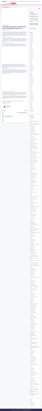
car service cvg (31, 188)
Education (31, 237)
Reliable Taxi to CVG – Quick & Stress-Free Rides (34, 21)
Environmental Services (32, 240)
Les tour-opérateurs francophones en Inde (34, 287)
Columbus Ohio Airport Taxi (33, 207)
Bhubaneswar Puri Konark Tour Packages (34, 152)
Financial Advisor (32, 241)
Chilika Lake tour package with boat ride (34, 196)
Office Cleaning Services (32, 311)
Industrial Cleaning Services (33, 281)
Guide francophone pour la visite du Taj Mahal (34, 259)
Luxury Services (31, 295)
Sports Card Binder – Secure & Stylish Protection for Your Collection (34, 16)
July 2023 (31, 59)
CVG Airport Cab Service (33, 215)
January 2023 (31, 67)
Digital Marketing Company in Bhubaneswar (33, 230)
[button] (13, 3)
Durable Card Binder (32, 233)
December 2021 (31, 79)
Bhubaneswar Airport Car (33, 144)
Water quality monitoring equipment (34, 388)
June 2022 (31, 71)
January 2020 (31, 110)
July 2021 (31, 86)
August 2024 (31, 42)
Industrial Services (32, 282)
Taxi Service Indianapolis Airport (33, 364)
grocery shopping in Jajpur (33, 252)
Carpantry (31, 193)
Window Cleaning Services (33, 394)
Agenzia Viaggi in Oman (32, 126)
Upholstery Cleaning (32, 377)
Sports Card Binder (32, 352)
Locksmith (31, 291)
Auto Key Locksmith (32, 136)
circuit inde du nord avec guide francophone (33, 203)
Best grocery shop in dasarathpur (34, 143)
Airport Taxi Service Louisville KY (33, 133)
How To (30, 278)
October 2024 (31, 39)
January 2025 (31, 35)
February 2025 (31, 34)
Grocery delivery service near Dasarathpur (33, 251)
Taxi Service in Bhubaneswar (33, 361)
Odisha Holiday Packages (33, 306)
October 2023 (31, 55)
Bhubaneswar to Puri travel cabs (33, 160)
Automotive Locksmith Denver (33, 139)
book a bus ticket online (32, 165)
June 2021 (31, 87)
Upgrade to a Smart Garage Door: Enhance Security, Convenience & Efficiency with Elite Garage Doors (34, 24)
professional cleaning (32, 326)
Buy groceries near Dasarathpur (33, 173)
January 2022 (31, 78)
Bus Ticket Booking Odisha (33, 169)
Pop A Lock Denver (32, 322)
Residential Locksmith (32, 334)
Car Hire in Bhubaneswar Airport (33, 181)
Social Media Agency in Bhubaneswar (34, 346)
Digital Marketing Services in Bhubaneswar (35, 232)
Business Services (32, 172)
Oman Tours (31, 314)
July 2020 (31, 102)
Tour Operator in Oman (32, 372)
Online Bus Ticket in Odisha (33, 318)
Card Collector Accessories (33, 192)
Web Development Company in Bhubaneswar (33, 391)
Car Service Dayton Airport (33, 189)
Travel (30, 376)
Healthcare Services (32, 270)
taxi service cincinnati (32, 360)
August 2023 (31, 58)
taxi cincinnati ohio (32, 356)
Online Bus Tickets (32, 319)
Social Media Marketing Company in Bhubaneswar (34, 348)
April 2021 (31, 90)
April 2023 (31, 63)
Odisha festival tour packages (33, 303)
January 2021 (31, 94)
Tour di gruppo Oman (32, 368)
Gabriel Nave (8, 106)
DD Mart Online (31, 226)
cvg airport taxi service (32, 218)
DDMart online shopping (32, 227)
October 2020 (31, 98)
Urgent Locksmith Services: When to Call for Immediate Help (34, 14)
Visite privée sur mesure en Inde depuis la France (34, 384)
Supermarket (31, 353)
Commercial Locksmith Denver (33, 211)
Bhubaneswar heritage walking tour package (34, 149)
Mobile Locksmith (32, 298)
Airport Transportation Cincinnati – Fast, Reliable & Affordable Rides (34, 19)
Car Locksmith (31, 184)
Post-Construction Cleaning (33, 323)
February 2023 (31, 66)
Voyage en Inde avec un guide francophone (33, 387)
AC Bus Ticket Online (32, 117)
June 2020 (31, 103)
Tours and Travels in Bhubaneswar (34, 373)
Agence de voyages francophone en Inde (34, 123)
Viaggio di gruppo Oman (32, 380)
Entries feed (31, 402)
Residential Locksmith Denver (33, 335)
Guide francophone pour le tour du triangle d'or (35, 261)
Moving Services (32, 299)
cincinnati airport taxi (32, 197)
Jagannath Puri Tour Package (33, 285)
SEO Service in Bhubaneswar (33, 343)
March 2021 (31, 91)
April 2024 (31, 47)
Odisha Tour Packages (32, 307)
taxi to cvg (31, 365)
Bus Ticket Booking (32, 168)
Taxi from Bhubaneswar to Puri (33, 357)
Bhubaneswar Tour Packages (33, 161)
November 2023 (32, 54)
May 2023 (31, 62)
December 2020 (32, 95)
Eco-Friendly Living (32, 236)
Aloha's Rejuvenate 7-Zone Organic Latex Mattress (35, 135)
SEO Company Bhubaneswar (33, 342)
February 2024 (31, 50)
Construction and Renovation (33, 214)
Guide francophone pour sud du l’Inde (34, 262)
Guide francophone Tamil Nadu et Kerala (34, 265)
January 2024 (31, 51)
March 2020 (31, 107)
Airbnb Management (32, 129)
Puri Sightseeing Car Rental (33, 331)
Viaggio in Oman (32, 381)
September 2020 (32, 99)
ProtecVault (31, 330)
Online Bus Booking (32, 315)
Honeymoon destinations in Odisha (34, 277)
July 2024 (31, 43)
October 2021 (31, 82)
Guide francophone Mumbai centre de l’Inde (34, 257)
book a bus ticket (32, 164)
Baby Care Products (32, 140)
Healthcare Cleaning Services (33, 269)
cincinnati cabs (31, 200)
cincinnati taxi (31, 201)
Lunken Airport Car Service (33, 294)
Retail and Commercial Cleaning (33, 338)
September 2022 (32, 70)
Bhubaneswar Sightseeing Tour (33, 153)
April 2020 (31, 106)
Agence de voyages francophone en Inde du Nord (34, 125)
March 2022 (31, 75)
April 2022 (31, 74)
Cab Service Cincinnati (32, 176)
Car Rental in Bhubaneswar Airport (34, 185)
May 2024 (31, 46)
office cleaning (31, 310)
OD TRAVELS (31, 302)
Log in (31, 401)
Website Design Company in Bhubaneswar (35, 393)
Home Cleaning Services (32, 273)
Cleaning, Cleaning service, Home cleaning (35, 206)
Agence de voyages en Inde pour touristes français (35, 121)
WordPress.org (32, 405)
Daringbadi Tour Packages (33, 223)
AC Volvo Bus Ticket (32, 118)
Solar (30, 349)
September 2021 (32, 83)
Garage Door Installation (33, 246)
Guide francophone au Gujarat (33, 255)
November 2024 (32, 38)
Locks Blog (4, 1)
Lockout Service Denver (32, 290)
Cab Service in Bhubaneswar (33, 177)
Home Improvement (32, 274)
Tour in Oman (31, 369)
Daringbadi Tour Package (33, 222)
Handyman (31, 266)
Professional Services (32, 327)
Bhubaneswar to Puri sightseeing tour (34, 157)
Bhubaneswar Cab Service (33, 147)
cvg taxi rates (31, 219)
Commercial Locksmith (32, 210)
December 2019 (31, 111)
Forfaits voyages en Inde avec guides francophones (34, 244)
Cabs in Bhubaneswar (32, 180)
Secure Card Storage (32, 339)
